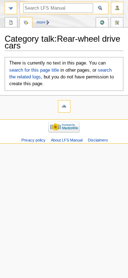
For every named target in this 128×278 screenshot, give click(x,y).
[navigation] (11, 8)
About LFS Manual (66, 140)
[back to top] (64, 106)
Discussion (26, 23)
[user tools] (117, 8)
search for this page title (34, 70)
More (41, 22)
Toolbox (117, 23)
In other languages (102, 23)
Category (11, 23)
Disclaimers (98, 140)
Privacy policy (33, 140)
